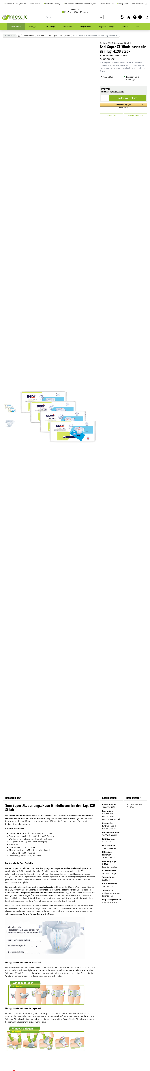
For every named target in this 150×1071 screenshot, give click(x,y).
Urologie (32, 26)
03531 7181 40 (76, 9)
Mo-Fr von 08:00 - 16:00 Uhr (76, 12)
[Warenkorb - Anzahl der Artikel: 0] (146, 17)
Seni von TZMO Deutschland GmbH (115, 43)
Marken (125, 26)
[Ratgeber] (134, 17)
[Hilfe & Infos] (140, 17)
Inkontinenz (16, 26)
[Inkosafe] (15, 17)
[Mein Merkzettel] (128, 17)
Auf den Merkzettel (135, 115)
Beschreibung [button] (13, 798)
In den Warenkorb (127, 98)
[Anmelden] (121, 17)
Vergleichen (111, 115)
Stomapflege (49, 26)
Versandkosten (118, 92)
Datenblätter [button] (133, 798)
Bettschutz (67, 26)
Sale (137, 26)
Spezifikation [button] (109, 798)
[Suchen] (101, 17)
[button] (123, 105)
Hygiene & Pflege (106, 26)
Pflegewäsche (85, 26)
